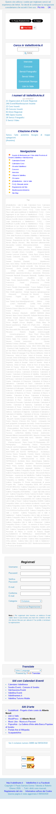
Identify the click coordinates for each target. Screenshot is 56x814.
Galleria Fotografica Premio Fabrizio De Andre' (27, 494)
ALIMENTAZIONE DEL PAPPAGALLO (35, 416)
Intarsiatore (29, 463)
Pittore (8, 466)
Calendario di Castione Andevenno (27, 379)
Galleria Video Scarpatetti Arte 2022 (19, 543)
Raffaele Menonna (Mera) (40, 315)
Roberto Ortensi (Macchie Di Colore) (19, 308)
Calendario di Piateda (41, 397)
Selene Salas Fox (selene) (17, 339)
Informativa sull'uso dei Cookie (38, 791)
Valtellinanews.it (15, 695)
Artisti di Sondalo (21, 362)
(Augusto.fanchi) (42, 252)
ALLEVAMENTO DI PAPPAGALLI (19, 534)
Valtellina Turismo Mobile (19, 698)
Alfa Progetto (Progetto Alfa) (39, 447)
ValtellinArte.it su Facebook (38, 783)
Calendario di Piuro (13, 400)
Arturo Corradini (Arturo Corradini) (19, 252)
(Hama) (46, 294)
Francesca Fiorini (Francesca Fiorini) (28, 282)
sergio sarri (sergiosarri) (40, 339)
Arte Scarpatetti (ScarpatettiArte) (19, 449)
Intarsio (37, 454)
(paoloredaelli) (42, 440)
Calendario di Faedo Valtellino (39, 386)
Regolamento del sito (13, 791)
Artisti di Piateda (11, 360)
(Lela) (47, 301)
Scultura (29, 456)
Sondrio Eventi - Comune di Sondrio (23, 687)
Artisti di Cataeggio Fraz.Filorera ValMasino (27, 353)
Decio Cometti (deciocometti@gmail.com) (33, 268)
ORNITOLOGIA (42, 449)
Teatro (35, 456)
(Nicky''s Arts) (43, 320)
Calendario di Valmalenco (40, 412)
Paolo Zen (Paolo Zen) (31, 325)
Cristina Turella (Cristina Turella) (28, 259)
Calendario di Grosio (32, 388)
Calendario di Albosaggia (40, 369)
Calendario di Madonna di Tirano (18, 393)
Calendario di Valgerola (21, 412)
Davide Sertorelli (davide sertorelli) (19, 266)
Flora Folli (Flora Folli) (40, 280)
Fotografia (22, 454)
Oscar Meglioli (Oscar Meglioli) (19, 322)
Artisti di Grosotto (35, 355)
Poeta (14, 466)
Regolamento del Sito (19, 187)
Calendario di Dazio (20, 386)
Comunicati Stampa (28, 81)
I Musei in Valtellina (19, 175)
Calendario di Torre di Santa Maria (36, 407)
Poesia (21, 456)
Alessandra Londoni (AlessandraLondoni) (22, 245)
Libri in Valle (13, 716)
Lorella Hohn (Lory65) (40, 304)
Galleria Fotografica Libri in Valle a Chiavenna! (24, 522)
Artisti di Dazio (21, 355)
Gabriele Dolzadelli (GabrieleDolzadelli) (23, 289)
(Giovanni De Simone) (29, 294)
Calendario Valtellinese (18, 684)
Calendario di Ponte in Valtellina (37, 400)
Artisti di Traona (12, 367)
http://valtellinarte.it (14, 783)
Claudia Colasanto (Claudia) (17, 257)
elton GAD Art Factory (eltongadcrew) (35, 426)
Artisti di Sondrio (35, 362)
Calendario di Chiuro (24, 383)
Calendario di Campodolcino (22, 376)
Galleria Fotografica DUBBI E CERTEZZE (33, 520)
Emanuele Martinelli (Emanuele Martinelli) (21, 275)
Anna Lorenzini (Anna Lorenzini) (18, 249)
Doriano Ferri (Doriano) (39, 271)
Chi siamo (15, 178)
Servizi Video (28, 76)
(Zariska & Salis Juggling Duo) (17, 348)
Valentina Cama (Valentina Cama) (18, 346)
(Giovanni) (11, 294)
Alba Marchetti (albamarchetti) (38, 242)
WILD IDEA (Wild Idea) (41, 346)
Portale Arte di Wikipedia (18, 730)
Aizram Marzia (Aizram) (15, 242)
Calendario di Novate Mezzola (18, 397)
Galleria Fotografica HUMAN (33, 501)
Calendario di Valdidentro (31, 409)
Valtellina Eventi (15, 693)
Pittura (15, 456)
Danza (15, 454)
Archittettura (45, 452)
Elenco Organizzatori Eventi (16, 210)
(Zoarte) (33, 348)
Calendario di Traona (13, 409)
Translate (36, 673)
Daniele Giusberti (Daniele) (18, 261)
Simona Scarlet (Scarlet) (40, 336)
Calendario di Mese (21, 395)
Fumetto (31, 454)
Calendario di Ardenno (30, 372)
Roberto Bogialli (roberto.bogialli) (35, 332)
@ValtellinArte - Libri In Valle (22, 181)
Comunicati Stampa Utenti (31, 207)
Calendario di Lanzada (23, 390)
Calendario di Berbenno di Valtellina (26, 374)
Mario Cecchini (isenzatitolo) (28, 299)
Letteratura (46, 454)
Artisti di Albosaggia (25, 350)
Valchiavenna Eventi (17, 690)
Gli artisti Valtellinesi (19, 166)
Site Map (15, 193)
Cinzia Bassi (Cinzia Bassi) (39, 254)
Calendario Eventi (18, 160)
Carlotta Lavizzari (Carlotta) (16, 254)
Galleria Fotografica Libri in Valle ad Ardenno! (33, 515)
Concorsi (28, 66)
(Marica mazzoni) (38, 311)
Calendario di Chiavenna (22, 381)
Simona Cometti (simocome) (19, 341)
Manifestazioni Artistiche (20, 190)
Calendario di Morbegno (40, 395)
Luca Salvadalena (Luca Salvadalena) (28, 306)
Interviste (28, 61)
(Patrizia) (45, 325)
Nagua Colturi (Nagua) (27, 320)
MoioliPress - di (21, 719)
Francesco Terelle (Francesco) (28, 285)
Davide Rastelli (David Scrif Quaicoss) (35, 264)
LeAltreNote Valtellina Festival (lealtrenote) (32, 433)
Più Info (41, 7)
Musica (8, 456)
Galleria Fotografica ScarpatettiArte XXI (20, 499)
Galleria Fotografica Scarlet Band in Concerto (32, 470)
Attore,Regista (37, 461)
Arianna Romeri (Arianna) (40, 249)
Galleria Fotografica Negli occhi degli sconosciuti (31, 489)
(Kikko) (38, 301)
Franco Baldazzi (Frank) (40, 287)
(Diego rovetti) (14, 271)
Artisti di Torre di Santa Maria (38, 365)
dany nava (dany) (12, 264)
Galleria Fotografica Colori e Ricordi (19, 506)
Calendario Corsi (18, 163)
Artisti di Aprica (38, 350)
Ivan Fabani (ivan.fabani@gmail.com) (20, 301)
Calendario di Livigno (42, 390)
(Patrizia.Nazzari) (13, 442)
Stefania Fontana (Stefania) (16, 343)
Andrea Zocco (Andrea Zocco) (34, 247)
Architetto (21, 461)
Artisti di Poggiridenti (36, 360)
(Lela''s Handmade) (16, 304)
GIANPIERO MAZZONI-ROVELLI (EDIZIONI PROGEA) (28, 273)
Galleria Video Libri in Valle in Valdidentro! (34, 541)
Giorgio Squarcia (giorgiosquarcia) (37, 292)
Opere (38, 238)
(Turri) (47, 343)
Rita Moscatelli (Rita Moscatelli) (17, 329)
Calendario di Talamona (23, 405)
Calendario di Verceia (31, 414)
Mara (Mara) (38, 308)
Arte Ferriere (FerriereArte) (30, 428)
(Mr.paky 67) (11, 320)
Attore (28, 461)
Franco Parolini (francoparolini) (17, 287)
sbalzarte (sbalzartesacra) (16, 336)
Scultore (29, 466)
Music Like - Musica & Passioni (22, 721)
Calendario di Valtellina (14, 414)
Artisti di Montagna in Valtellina (24, 358)
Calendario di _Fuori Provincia (17, 369)
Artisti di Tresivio (27, 367)
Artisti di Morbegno (43, 358)
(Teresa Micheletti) (34, 343)
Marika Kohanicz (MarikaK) (17, 313)
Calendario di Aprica (13, 372)
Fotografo (9, 463)
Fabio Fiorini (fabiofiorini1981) (17, 280)
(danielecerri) (42, 261)
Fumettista (19, 463)
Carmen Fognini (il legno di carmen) (28, 296)
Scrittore (21, 466)
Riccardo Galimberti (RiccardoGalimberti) (28, 327)
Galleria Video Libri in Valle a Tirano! (30, 536)
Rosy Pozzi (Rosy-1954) (39, 334)
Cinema (8, 454)
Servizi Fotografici (28, 71)
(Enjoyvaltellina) (12, 428)
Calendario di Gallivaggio (15, 388)
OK (49, 7)
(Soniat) (44, 341)
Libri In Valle (28, 86)
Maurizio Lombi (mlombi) (17, 440)
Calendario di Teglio (42, 405)
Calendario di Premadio (14, 402)
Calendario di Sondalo (32, 402)
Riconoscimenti (36, 240)
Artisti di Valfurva (43, 367)
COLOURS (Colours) (40, 257)
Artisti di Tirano (20, 365)
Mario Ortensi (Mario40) (21, 315)
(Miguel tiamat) (42, 318)
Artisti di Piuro (23, 360)
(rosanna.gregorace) (15, 334)
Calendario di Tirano (13, 407)
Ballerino (46, 461)
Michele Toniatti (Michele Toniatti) (19, 318)
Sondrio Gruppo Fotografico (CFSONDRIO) (30, 419)
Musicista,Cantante (43, 463)
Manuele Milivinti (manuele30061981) (19, 435)
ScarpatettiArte (14, 733)
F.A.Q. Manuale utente (20, 184)
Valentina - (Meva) (42, 437)
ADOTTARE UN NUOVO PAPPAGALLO (22, 452)
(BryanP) (9, 419)
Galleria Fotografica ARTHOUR (22, 529)
